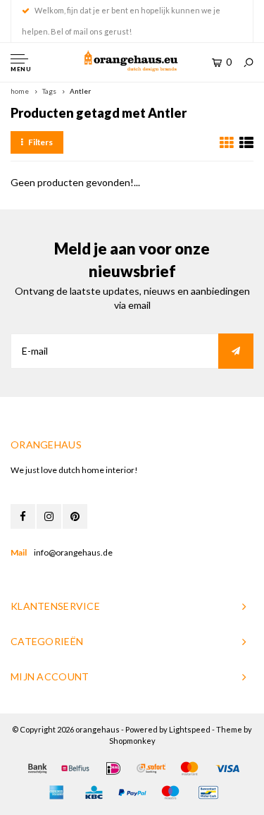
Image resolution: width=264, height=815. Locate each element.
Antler (80, 91)
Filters (40, 142)
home (20, 91)
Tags (49, 91)
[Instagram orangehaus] (49, 516)
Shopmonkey (132, 740)
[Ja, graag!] (235, 351)
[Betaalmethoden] (37, 768)
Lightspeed (189, 729)
